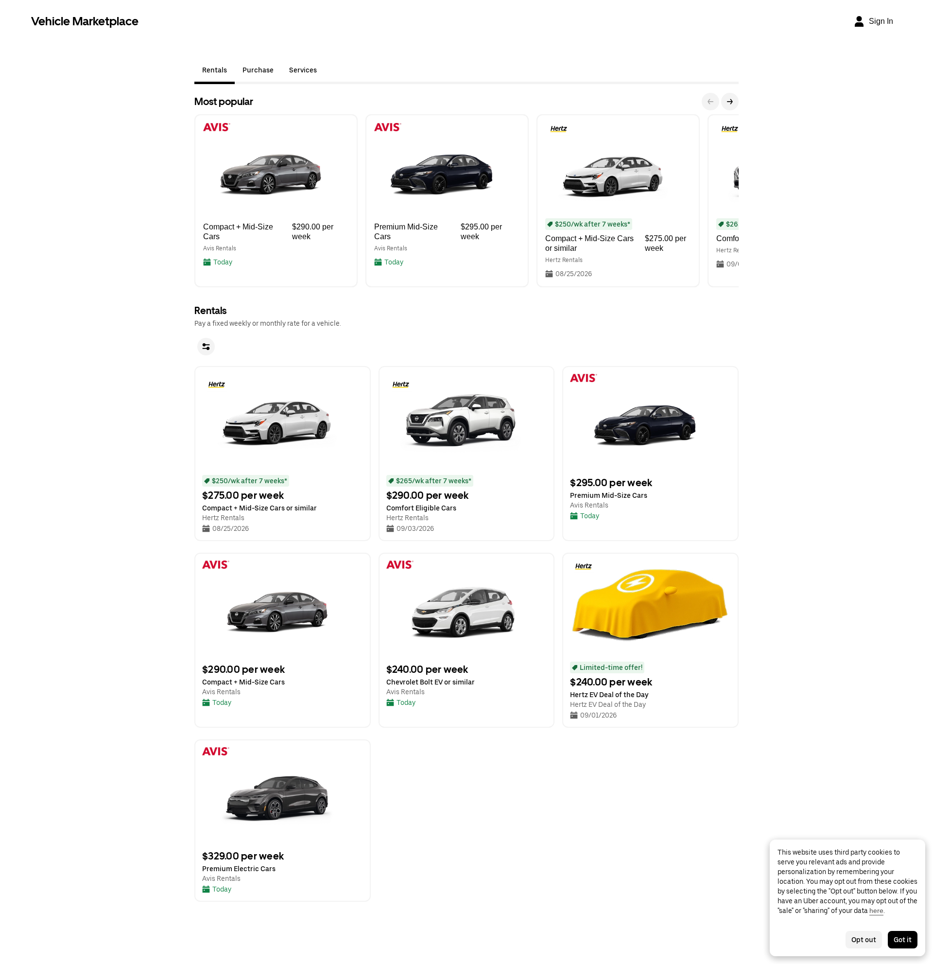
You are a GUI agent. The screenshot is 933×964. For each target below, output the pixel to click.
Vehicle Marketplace (84, 21)
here (876, 910)
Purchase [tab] (258, 70)
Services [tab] (303, 70)
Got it (903, 940)
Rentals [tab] (214, 70)
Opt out (863, 940)
